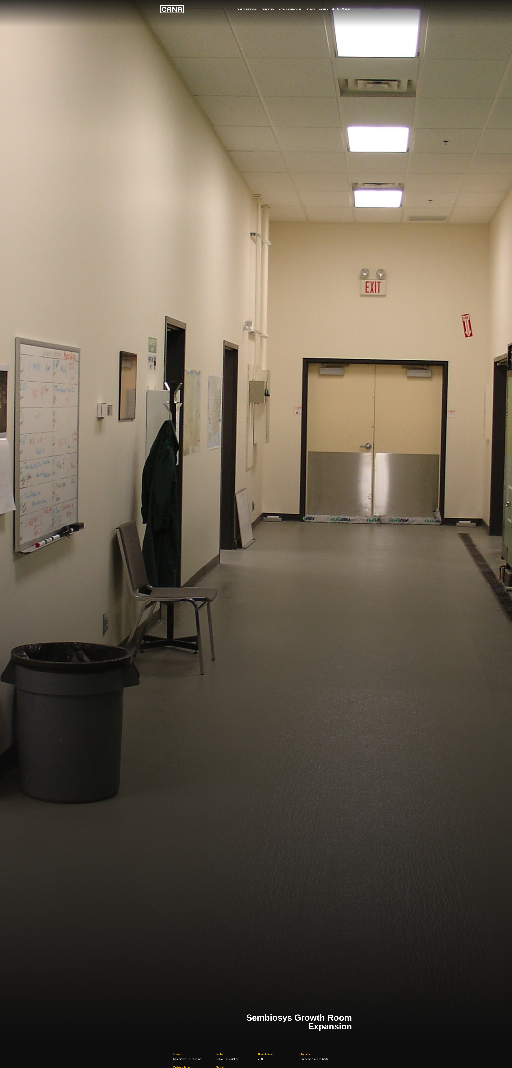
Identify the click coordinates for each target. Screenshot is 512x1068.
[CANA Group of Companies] (172, 9)
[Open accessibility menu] (333, 9)
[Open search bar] (338, 9)
